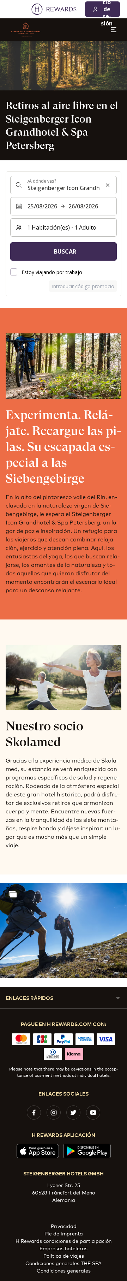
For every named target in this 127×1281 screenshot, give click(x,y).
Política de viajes (63, 1255)
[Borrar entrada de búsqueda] (107, 185)
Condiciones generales (64, 1270)
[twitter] (73, 1112)
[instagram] (54, 1112)
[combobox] (63, 185)
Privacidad (64, 1225)
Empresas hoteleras (63, 1248)
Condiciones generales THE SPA (63, 1262)
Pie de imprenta (63, 1233)
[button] (63, 930)
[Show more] (13, 894)
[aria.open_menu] (113, 29)
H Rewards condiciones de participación (63, 1240)
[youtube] (93, 1112)
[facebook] (34, 1112)
